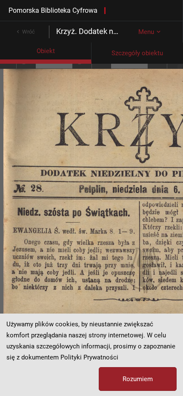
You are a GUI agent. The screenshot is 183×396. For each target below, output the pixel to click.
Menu (146, 32)
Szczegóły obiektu (137, 53)
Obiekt (46, 51)
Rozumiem (138, 379)
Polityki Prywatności (89, 357)
